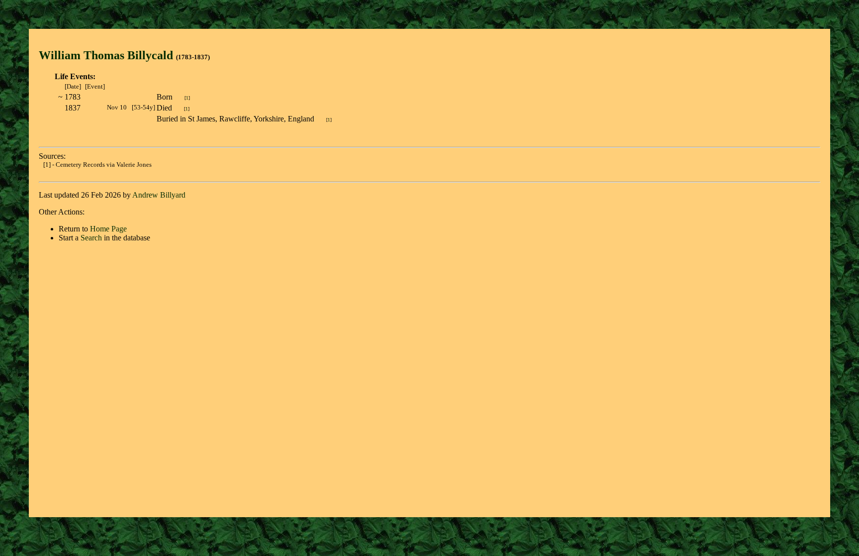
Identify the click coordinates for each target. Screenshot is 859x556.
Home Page (108, 228)
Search (91, 237)
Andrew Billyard (158, 195)
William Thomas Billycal (103, 55)
